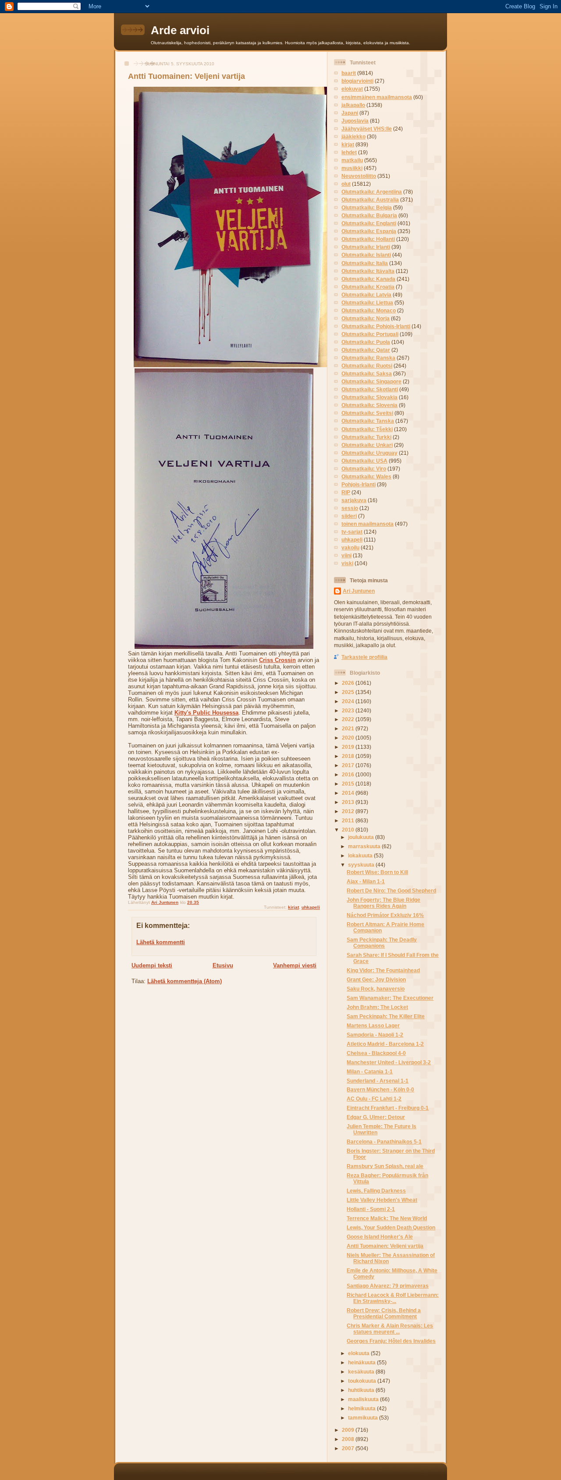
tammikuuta (363, 1417)
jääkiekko (353, 136)
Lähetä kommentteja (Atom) (184, 981)
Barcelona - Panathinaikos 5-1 (384, 1141)
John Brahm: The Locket (377, 1007)
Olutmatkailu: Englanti (368, 223)
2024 (348, 701)
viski (347, 563)
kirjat (293, 907)
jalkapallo (353, 105)
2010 (348, 829)
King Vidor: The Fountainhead (383, 970)
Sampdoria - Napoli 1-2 (375, 1034)
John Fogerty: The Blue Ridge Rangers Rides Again (383, 903)
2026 (348, 683)
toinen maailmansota (367, 524)
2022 (348, 719)
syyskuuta (362, 864)
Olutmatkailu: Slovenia (369, 405)
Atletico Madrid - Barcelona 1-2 (385, 1044)
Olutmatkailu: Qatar (365, 350)
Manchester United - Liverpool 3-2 (389, 1062)
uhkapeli (311, 907)
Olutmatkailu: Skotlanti (369, 389)
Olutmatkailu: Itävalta (367, 271)
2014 (348, 793)
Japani (349, 113)
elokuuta (359, 1353)
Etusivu (223, 965)
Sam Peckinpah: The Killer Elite (386, 1016)
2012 (348, 811)
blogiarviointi (357, 81)
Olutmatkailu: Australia (370, 199)
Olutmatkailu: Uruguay (369, 453)
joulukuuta (361, 837)
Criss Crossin (277, 660)
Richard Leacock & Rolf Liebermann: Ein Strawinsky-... (393, 1298)
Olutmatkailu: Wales (366, 476)
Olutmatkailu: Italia (364, 263)
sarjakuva (353, 500)
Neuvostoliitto (358, 176)
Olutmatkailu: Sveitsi (367, 413)
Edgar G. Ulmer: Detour (376, 1117)
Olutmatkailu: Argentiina (371, 192)
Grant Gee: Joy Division (376, 979)
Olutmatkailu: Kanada (368, 279)
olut (346, 184)
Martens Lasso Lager (373, 1025)
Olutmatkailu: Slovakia (369, 397)
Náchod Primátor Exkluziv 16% (385, 915)
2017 (348, 765)
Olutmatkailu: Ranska (368, 358)
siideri (349, 516)
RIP (345, 492)
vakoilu (350, 547)
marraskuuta (365, 846)
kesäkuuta (362, 1371)
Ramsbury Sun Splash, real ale (385, 1166)
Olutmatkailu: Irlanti (365, 247)
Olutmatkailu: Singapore (371, 381)
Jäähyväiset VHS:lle (366, 128)
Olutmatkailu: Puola (365, 342)
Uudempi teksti (151, 965)
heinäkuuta (362, 1362)
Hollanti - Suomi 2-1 (371, 1209)
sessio (349, 508)
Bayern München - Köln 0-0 (380, 1089)
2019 (348, 747)
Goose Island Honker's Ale (380, 1236)
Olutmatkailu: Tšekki (367, 429)
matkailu (352, 160)
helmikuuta (362, 1408)
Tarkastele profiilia (364, 657)
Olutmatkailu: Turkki (366, 437)
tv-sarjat (351, 532)
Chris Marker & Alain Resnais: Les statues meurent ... (390, 1329)
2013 (348, 802)
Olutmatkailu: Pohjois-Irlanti (375, 326)
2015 (348, 783)
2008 (348, 1439)
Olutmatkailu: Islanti (366, 255)
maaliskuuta (364, 1399)
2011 (348, 820)
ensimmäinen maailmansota (376, 97)
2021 (348, 728)
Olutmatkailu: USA (364, 461)
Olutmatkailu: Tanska (367, 421)
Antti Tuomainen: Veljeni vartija (385, 1246)
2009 (348, 1430)
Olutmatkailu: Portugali (369, 334)
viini (346, 555)
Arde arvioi (180, 30)
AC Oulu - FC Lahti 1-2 (374, 1098)
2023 (348, 710)
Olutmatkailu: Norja (365, 318)
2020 (348, 737)
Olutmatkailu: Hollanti (368, 239)
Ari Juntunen (359, 591)
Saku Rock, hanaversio (376, 988)
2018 (348, 756)
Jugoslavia (355, 121)
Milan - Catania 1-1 (370, 1071)
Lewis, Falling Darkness (376, 1190)
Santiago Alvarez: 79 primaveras (388, 1286)
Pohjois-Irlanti (358, 484)
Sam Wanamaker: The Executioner (390, 998)
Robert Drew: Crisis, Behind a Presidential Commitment (384, 1313)
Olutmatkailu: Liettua (367, 302)
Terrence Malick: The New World (387, 1218)
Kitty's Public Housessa (206, 712)
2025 (348, 692)
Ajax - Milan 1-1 (366, 881)
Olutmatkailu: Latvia (366, 294)
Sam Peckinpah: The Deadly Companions (382, 943)
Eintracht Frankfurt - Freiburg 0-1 (388, 1108)
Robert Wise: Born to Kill (377, 872)
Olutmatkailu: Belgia (366, 207)
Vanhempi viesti (294, 965)
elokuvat (352, 89)
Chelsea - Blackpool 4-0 (376, 1053)
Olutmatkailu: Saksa (366, 373)
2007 (348, 1448)
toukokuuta (362, 1381)
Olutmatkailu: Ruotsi (366, 365)
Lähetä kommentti (160, 942)
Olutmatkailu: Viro (363, 468)
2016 (348, 774)
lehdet (349, 152)
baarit (348, 73)
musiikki (351, 168)
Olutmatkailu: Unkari (367, 445)
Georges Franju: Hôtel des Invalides (391, 1341)
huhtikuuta (362, 1390)
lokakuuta (361, 855)
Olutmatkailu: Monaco (368, 310)
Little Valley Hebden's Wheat (382, 1200)
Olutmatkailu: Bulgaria (369, 215)
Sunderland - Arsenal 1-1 (377, 1080)
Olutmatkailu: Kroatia (367, 287)
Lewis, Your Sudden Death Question (391, 1227)
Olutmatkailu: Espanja (368, 231)
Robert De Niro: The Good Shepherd (391, 890)
